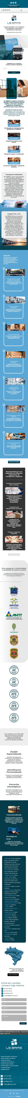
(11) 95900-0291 (8, 993)
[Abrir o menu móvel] (21, 10)
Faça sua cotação (14, 462)
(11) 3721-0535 (8, 988)
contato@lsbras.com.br (11, 995)
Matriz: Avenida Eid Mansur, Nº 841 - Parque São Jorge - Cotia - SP (14, 1032)
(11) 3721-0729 (8, 991)
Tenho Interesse (13, 974)
